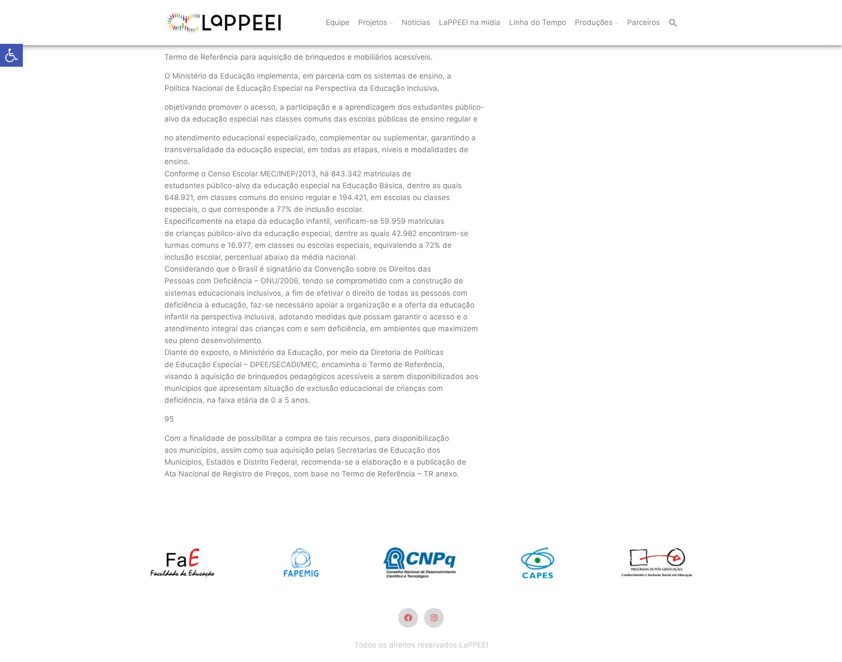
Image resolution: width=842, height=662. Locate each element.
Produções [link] (594, 22)
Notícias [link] (416, 22)
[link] (11, 55)
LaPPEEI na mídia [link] (469, 22)
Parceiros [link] (643, 22)
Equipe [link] (338, 22)
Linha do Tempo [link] (537, 22)
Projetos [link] (372, 22)
